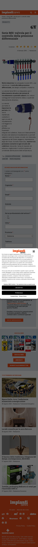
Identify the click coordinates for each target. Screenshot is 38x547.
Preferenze (19, 293)
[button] (34, 251)
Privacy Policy (23, 296)
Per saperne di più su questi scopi (26, 284)
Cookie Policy (14, 296)
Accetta (19, 288)
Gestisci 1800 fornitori (10, 284)
